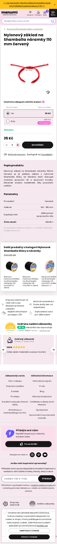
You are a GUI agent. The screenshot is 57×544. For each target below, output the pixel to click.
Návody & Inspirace (42, 396)
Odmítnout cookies (29, 530)
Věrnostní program (42, 380)
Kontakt (15, 391)
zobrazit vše (45, 330)
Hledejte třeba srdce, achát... (17, 21)
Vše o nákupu (15, 380)
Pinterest (38, 454)
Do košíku (37, 145)
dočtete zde (42, 525)
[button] (48, 92)
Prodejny (15, 396)
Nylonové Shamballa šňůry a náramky (25, 29)
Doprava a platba (15, 386)
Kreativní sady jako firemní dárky (15, 403)
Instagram (32, 454)
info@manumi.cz (12, 230)
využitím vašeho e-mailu (41, 485)
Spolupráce (42, 409)
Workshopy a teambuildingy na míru (15, 411)
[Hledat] (52, 21)
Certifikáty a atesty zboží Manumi (42, 403)
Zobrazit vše (10, 254)
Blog (42, 391)
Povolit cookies (29, 537)
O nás (42, 386)
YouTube (45, 454)
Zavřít (54, 4)
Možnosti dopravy (17, 154)
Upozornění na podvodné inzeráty (42, 416)
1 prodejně (46, 154)
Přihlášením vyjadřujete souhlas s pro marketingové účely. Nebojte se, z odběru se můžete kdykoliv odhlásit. (28, 488)
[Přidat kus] (18, 145)
